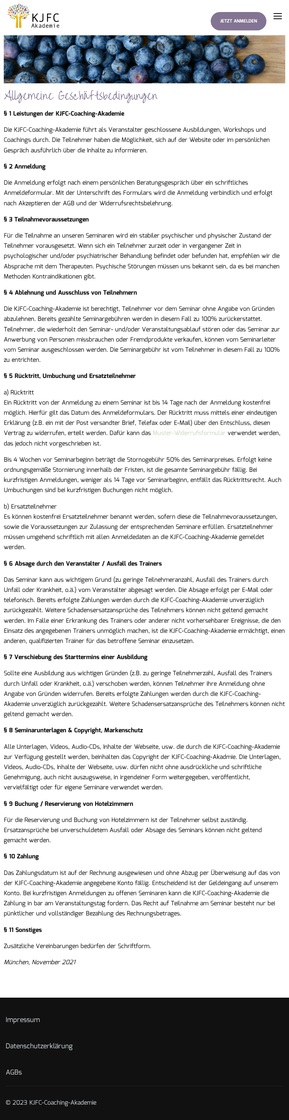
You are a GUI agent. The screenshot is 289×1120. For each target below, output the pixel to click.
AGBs (14, 1072)
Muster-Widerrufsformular (189, 433)
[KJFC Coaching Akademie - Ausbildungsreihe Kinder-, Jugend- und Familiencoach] (34, 16)
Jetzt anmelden (238, 21)
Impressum (23, 1020)
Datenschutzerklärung (39, 1046)
